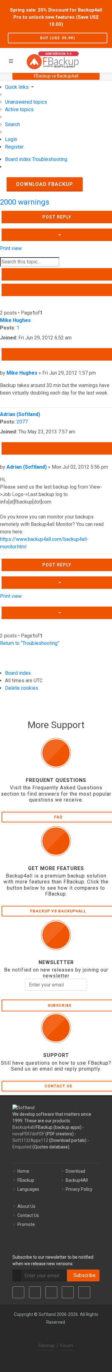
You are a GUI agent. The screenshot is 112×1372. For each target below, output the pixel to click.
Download (75, 1171)
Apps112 (39, 1140)
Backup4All (77, 1180)
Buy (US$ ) (57, 38)
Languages (28, 1189)
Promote (26, 1224)
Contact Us (28, 1215)
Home (23, 1171)
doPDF (38, 1133)
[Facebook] (18, 1292)
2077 (22, 422)
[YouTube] (68, 1292)
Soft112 (20, 1140)
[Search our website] (105, 59)
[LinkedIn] (51, 1292)
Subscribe (83, 1275)
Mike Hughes (15, 320)
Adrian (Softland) (20, 414)
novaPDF (21, 1133)
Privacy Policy (79, 1189)
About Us (26, 1206)
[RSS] (84, 1292)
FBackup (25, 1180)
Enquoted (21, 1146)
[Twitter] (35, 1292)
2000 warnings (24, 202)
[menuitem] (26, 102)
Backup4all (23, 1127)
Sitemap (46, 1345)
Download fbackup (44, 184)
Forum (66, 1345)
